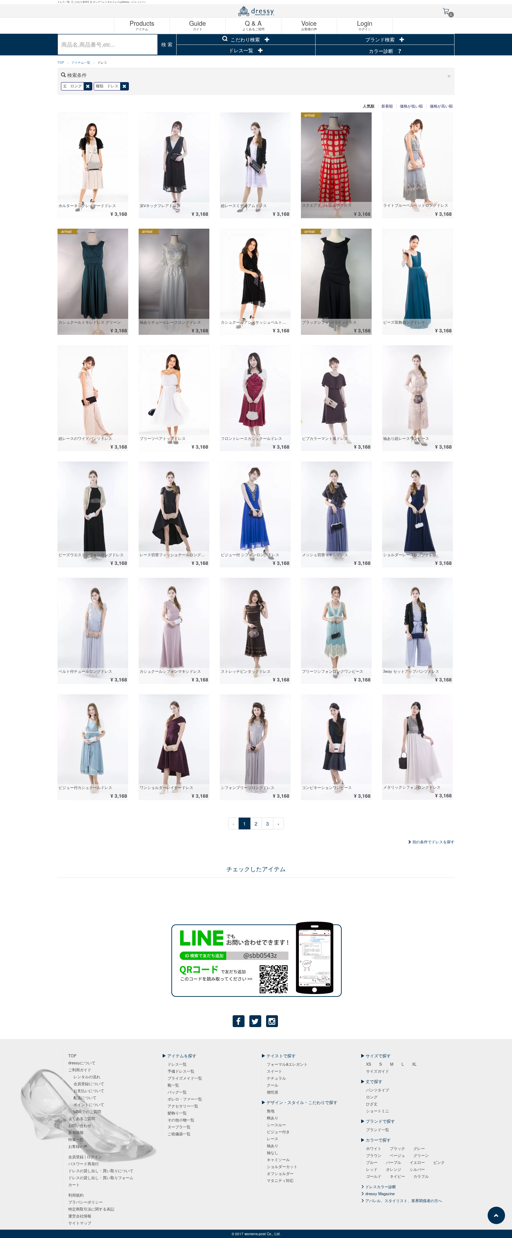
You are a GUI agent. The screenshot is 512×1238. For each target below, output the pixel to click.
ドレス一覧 (242, 50)
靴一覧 (173, 1085)
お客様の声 (77, 1146)
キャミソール (278, 1159)
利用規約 (76, 1195)
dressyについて (81, 1062)
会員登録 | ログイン (85, 1156)
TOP (60, 62)
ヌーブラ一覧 (179, 1126)
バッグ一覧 (177, 1092)
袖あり (272, 1145)
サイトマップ (79, 1222)
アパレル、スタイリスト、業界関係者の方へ (403, 1200)
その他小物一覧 (181, 1119)
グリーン (421, 1155)
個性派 (272, 1092)
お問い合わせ (79, 1125)
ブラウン (373, 1155)
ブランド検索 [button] (380, 39)
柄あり (272, 1117)
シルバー (417, 1169)
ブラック (397, 1148)
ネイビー (397, 1176)
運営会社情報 (79, 1216)
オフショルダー (280, 1173)
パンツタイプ (377, 1090)
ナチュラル (276, 1078)
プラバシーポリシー (85, 1202)
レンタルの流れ (86, 1076)
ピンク (439, 1162)
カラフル (421, 1176)
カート (74, 1184)
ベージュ (397, 1155)
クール (272, 1085)
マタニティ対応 (280, 1180)
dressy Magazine (379, 1193)
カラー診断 (382, 50)
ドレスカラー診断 (380, 1186)
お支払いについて (88, 1090)
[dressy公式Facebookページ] (239, 1021)
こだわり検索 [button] (245, 39)
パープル (393, 1162)
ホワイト (373, 1148)
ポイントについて (88, 1104)
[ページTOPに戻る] (496, 1215)
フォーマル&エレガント (287, 1064)
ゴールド (373, 1176)
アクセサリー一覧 (183, 1106)
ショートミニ (377, 1110)
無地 (270, 1110)
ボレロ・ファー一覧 (185, 1099)
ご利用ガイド (79, 1069)
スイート (274, 1071)
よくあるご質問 (81, 1118)
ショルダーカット (282, 1166)
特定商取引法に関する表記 (91, 1209)
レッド (372, 1169)
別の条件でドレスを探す (433, 841)
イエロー (417, 1162)
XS (368, 1064)
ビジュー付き (278, 1131)
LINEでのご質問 (87, 1111)
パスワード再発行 (83, 1163)
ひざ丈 (372, 1103)
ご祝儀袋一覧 (179, 1133)
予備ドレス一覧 (181, 1071)
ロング (372, 1096)
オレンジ (393, 1169)
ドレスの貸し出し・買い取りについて (100, 1170)
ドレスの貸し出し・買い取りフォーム (100, 1177)
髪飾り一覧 (177, 1112)
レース (272, 1138)
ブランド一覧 (377, 1129)
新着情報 (76, 1132)
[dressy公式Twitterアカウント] (255, 1021)
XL (414, 1064)
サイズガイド (377, 1071)
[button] (449, 75)
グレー (419, 1148)
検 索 (166, 44)
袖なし (272, 1152)
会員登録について (88, 1083)
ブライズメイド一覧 (185, 1078)
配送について (84, 1097)
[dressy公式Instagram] (272, 1021)
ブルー (372, 1162)
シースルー (276, 1124)
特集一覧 (76, 1139)
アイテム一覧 (80, 62)
